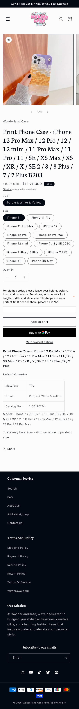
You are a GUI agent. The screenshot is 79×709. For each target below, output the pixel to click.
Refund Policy (16, 565)
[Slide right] (48, 112)
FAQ (10, 497)
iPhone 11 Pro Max (20, 226)
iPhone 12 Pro (17, 235)
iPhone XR (14, 261)
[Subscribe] (66, 657)
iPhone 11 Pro (40, 217)
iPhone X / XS (58, 252)
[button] (7, 19)
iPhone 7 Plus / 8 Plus (22, 252)
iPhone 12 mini (17, 243)
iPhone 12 (50, 226)
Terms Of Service (19, 582)
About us (13, 505)
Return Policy (16, 573)
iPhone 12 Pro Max (50, 235)
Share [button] (11, 449)
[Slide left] (31, 112)
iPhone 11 (14, 217)
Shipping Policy (17, 547)
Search (12, 488)
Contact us (14, 523)
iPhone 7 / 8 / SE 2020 (54, 243)
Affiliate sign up (18, 514)
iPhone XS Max (42, 261)
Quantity (8, 269)
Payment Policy (17, 556)
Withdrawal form (18, 591)
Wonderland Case (33, 702)
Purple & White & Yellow (24, 202)
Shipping (7, 189)
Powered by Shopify (55, 702)
